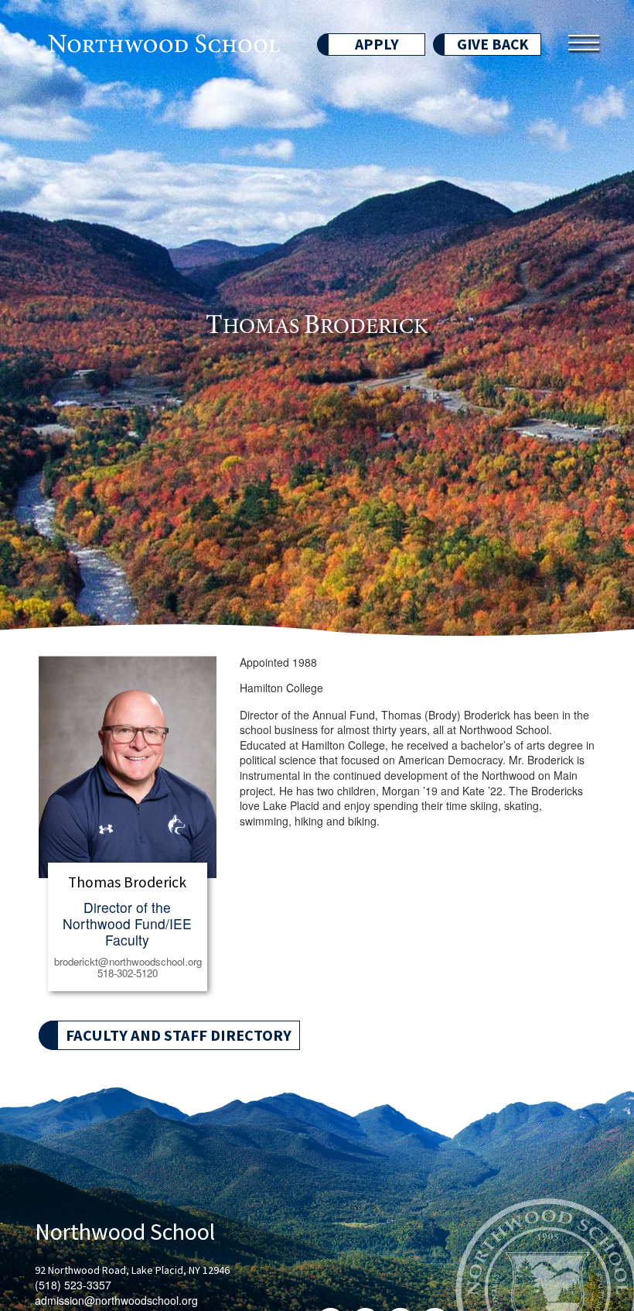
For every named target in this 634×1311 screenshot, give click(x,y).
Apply (377, 44)
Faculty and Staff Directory (178, 1035)
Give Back (493, 44)
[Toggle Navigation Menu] (583, 42)
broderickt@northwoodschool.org (128, 962)
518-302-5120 (127, 973)
